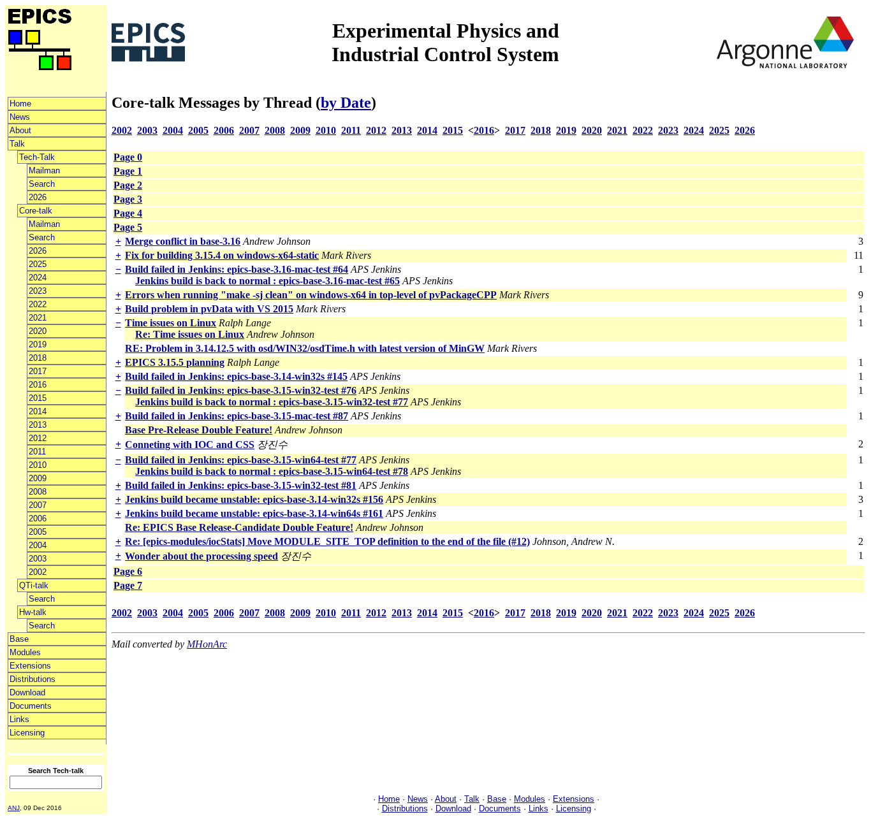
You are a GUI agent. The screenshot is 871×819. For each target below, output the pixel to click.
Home (20, 103)
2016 (38, 384)
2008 (38, 491)
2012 (38, 438)
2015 (38, 398)
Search (42, 184)
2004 (38, 545)
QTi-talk (33, 585)
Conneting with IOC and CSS (189, 444)
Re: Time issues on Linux (189, 334)
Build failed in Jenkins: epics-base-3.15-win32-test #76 (240, 390)
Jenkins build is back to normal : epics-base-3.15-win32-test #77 (271, 401)
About (20, 130)
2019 (38, 344)
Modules (25, 652)
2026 (38, 197)
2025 (38, 264)
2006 (38, 518)
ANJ (14, 807)
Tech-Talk (37, 157)
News (20, 117)
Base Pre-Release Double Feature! (198, 429)
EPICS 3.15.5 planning (174, 362)
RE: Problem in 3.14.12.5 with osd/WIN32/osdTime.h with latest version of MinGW (305, 348)
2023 (38, 291)
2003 (38, 558)
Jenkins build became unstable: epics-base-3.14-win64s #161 (254, 513)
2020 (38, 331)
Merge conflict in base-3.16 (182, 241)
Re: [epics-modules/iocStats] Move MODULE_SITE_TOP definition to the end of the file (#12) (327, 541)
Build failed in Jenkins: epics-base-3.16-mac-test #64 (236, 269)
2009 (38, 478)
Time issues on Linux (170, 322)
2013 (38, 425)
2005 (38, 532)
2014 (38, 411)
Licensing (27, 732)
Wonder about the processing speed (201, 556)
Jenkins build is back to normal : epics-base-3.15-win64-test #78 (271, 471)
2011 (37, 451)
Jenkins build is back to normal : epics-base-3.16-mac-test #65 (267, 280)
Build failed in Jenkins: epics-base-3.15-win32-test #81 (240, 485)
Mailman (44, 170)
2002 (38, 572)
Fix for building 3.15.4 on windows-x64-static (222, 255)
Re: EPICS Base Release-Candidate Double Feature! (239, 527)
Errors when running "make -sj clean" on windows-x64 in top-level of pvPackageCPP (311, 294)
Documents (31, 706)
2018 (38, 358)
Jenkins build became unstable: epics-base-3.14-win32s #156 (254, 499)
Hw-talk (33, 612)
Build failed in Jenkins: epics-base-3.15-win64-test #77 (240, 459)
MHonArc (207, 644)
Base (19, 639)
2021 (38, 318)
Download (27, 692)
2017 (38, 371)
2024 (38, 277)
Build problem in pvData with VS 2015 (209, 308)
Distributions (32, 679)
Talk (17, 144)
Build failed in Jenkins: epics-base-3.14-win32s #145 (236, 376)
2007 (38, 505)
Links (19, 719)
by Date (346, 102)
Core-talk (35, 210)
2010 (38, 465)
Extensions (30, 665)
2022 (38, 304)
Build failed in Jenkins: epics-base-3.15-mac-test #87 (236, 415)
